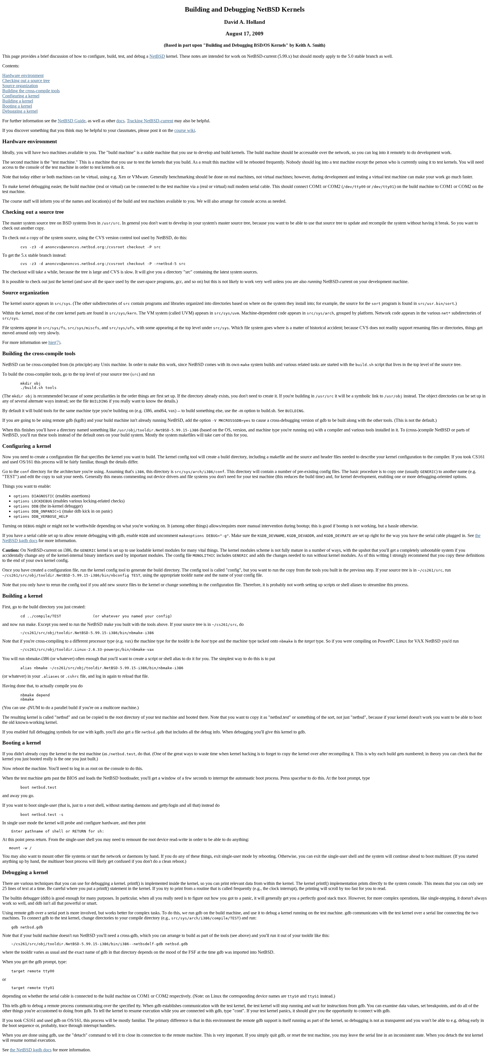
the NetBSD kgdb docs (31, 1049)
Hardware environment (23, 75)
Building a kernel (17, 101)
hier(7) (54, 342)
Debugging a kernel (20, 111)
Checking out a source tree (26, 80)
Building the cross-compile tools (31, 90)
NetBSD (157, 56)
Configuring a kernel (20, 95)
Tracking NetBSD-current (150, 120)
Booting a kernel (17, 106)
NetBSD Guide (71, 120)
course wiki (184, 130)
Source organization (20, 85)
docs (120, 120)
